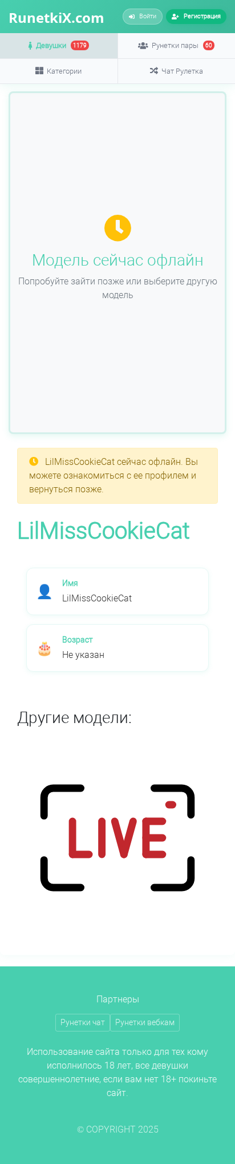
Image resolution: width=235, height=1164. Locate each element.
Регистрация (202, 16)
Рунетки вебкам (145, 1022)
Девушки (61, 45)
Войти (147, 16)
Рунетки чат (82, 1022)
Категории (64, 71)
